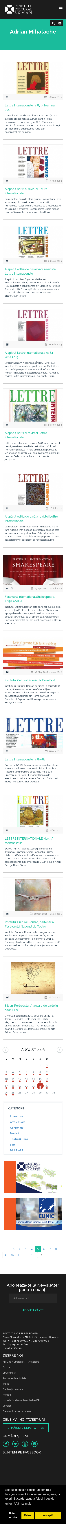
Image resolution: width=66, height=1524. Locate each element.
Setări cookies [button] (13, 1515)
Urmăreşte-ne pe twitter (26, 1427)
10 (12, 1255)
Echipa (6, 1367)
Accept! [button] (48, 1515)
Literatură (16, 1116)
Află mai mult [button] (22, 1503)
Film (12, 1144)
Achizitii (7, 1394)
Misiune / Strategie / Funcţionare (21, 1361)
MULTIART (16, 1150)
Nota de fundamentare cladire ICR (21, 1400)
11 (24, 1255)
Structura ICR (10, 1372)
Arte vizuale (17, 1122)
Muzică (14, 1133)
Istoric (6, 1383)
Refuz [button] (27, 1515)
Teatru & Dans (19, 1139)
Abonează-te (33, 1310)
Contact (7, 1405)
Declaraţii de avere (13, 1389)
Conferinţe (16, 1127)
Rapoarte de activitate (14, 1378)
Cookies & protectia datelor (17, 1411)
